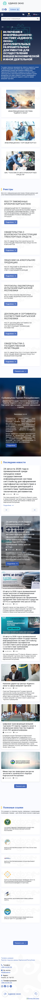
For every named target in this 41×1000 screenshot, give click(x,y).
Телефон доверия (7, 958)
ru (36, 14)
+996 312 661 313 (6, 967)
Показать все (19, 371)
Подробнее (10, 222)
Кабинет (13, 9)
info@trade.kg (5, 972)
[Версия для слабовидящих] (23, 14)
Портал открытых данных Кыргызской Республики (18, 960)
